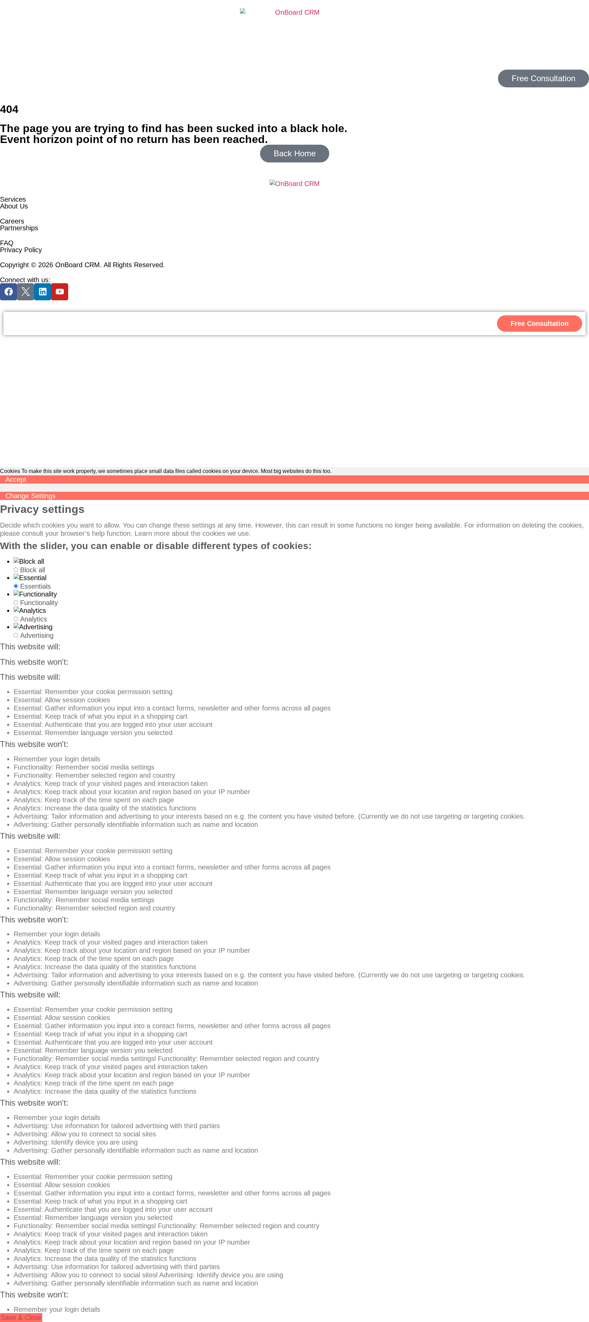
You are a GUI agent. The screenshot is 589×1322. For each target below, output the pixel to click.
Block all (32, 569)
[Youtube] (59, 291)
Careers (12, 221)
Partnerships (19, 228)
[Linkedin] (42, 291)
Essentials (35, 586)
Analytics (33, 619)
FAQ (7, 243)
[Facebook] (8, 291)
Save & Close (21, 1317)
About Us (14, 206)
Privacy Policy (21, 250)
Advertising (37, 635)
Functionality (39, 602)
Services (13, 199)
